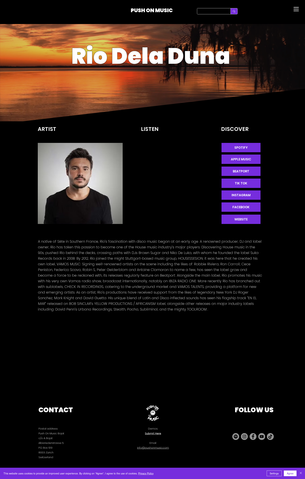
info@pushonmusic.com (153, 448)
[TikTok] (270, 436)
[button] (241, 219)
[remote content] (172, 182)
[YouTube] (261, 436)
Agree (290, 473)
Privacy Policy (146, 473)
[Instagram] (244, 436)
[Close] (301, 473)
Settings (274, 473)
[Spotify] (235, 436)
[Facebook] (253, 436)
